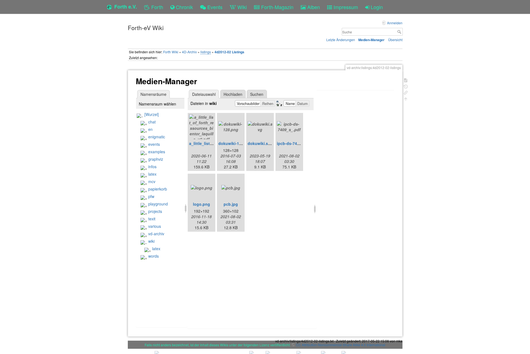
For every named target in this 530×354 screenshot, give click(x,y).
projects (155, 211)
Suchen (256, 94)
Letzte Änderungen (340, 39)
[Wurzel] (151, 114)
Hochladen (233, 94)
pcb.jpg (231, 204)
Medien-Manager (371, 39)
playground (158, 204)
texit (151, 218)
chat (152, 122)
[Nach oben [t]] (406, 98)
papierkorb (157, 189)
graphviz (155, 159)
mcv (151, 181)
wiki (151, 241)
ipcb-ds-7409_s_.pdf (296, 143)
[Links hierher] (406, 92)
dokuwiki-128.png (235, 143)
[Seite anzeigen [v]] (406, 79)
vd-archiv (156, 233)
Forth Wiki (170, 51)
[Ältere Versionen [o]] (406, 86)
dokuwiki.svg (260, 143)
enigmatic (156, 136)
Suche (399, 32)
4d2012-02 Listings (229, 51)
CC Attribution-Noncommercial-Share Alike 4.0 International (340, 344)
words (153, 256)
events (154, 144)
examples (156, 151)
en (150, 129)
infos (152, 166)
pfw (151, 196)
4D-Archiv (189, 51)
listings (205, 51)
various (154, 226)
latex (152, 174)
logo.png (201, 204)
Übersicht (395, 39)
